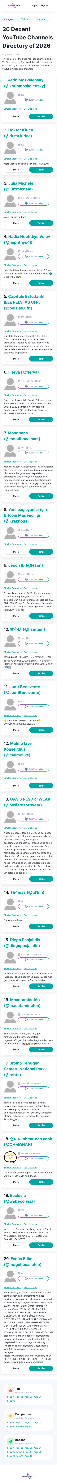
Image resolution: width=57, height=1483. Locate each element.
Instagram (9, 19)
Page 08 (37, 1452)
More (16, 116)
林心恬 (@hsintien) (27, 629)
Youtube (41, 19)
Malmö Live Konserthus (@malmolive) (18, 749)
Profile (41, 116)
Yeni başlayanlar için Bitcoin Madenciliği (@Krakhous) (25, 515)
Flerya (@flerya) (23, 372)
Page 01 (11, 1397)
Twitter (25, 19)
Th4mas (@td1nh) (27, 892)
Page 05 (11, 1401)
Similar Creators (12, 108)
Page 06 (20, 1426)
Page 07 (29, 1426)
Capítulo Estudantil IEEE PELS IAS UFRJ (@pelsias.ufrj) (24, 302)
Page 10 (20, 1456)
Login (34, 5)
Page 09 (11, 1456)
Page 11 (28, 1456)
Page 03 (28, 1397)
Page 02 (20, 1397)
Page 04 (37, 1397)
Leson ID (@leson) (25, 565)
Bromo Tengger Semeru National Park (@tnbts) (24, 1069)
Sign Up (45, 5)
